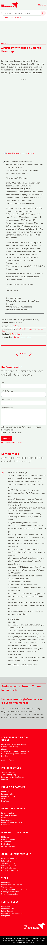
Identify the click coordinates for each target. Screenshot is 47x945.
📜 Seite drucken (16, 334)
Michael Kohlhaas (8, 846)
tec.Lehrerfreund (7, 760)
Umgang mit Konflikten (10, 892)
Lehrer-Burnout (7, 911)
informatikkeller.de (8, 794)
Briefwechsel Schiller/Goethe (12, 777)
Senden (6, 438)
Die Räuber (5, 844)
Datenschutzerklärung (9, 747)
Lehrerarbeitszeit (7, 908)
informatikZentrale (8, 796)
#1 (2, 473)
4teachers (5, 798)
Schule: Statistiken (8, 772)
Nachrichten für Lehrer (22, 337)
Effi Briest (5, 837)
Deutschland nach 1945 (10, 870)
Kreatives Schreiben (9, 815)
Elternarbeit (5, 882)
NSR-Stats (5, 756)
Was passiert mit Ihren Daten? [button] (11, 443)
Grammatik (5, 825)
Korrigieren (5, 915)
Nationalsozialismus (8, 868)
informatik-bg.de (7, 791)
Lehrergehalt (6, 906)
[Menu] (42, 5)
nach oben (23, 353)
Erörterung (5, 818)
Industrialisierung (7, 861)
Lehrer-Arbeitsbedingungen (12, 913)
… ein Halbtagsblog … (9, 774)
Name (4, 382)
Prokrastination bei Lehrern (11, 885)
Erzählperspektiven (8, 813)
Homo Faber (6, 841)
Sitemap (4, 749)
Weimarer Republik (8, 865)
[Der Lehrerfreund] (23, 925)
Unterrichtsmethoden (9, 894)
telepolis (4, 779)
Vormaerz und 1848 (8, 863)
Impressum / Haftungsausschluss (13, 744)
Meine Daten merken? (12, 432)
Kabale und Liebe (8, 839)
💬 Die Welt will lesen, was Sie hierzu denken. (22, 330)
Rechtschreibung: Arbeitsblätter (13, 822)
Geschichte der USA (9, 858)
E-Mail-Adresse (7, 391)
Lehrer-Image (15, 325)
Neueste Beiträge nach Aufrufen (13, 754)
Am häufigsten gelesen (10, 751)
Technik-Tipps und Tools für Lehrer (14, 889)
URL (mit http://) (7, 399)
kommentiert (25, 751)
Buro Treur (5, 801)
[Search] (43, 13)
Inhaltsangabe (6, 820)
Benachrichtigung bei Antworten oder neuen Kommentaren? (21, 428)
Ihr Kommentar (7, 408)
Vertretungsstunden (9, 887)
